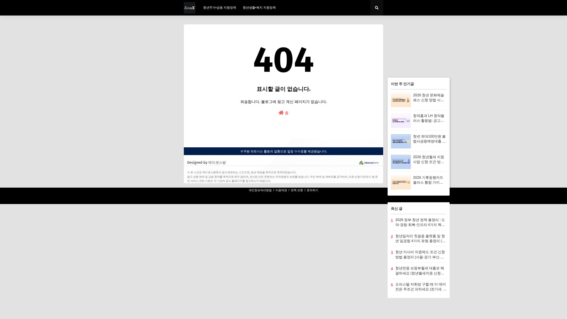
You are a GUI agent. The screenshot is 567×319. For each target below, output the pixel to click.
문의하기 (312, 190)
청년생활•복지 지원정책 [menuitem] (259, 8)
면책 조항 (297, 190)
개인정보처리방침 (260, 190)
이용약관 (281, 190)
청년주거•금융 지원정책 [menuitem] (219, 8)
